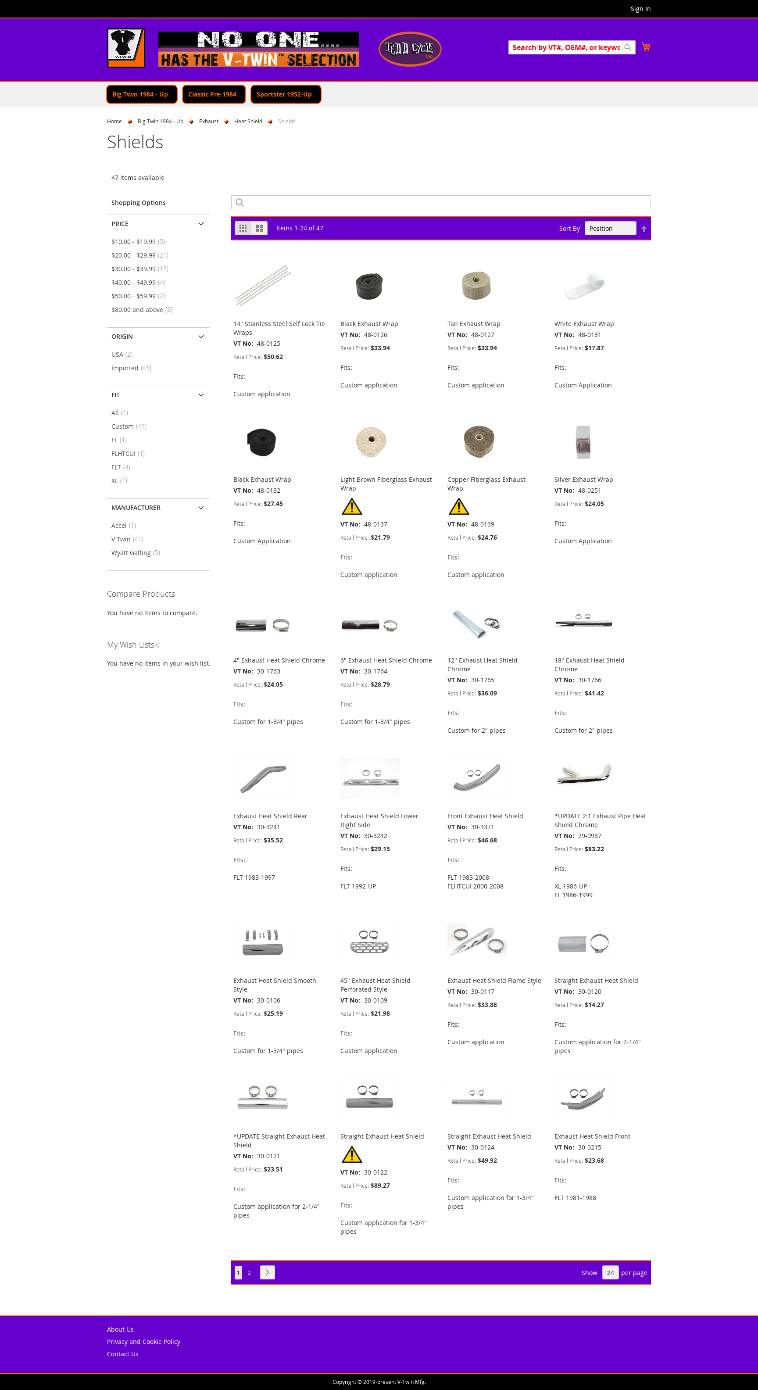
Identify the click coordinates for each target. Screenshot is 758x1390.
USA (124, 354)
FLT (123, 467)
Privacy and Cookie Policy (143, 1341)
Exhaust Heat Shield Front (592, 1136)
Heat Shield (248, 121)
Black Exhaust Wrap (369, 323)
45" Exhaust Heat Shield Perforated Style (375, 984)
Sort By (569, 228)
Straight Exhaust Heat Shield (596, 980)
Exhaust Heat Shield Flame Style (494, 980)
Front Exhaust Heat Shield (485, 816)
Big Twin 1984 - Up (160, 121)
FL (121, 440)
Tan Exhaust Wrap (474, 323)
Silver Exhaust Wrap (583, 479)
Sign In (641, 8)
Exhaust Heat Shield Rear (270, 816)
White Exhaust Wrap (584, 323)
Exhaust (208, 121)
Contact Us (123, 1354)
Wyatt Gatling (138, 552)
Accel (126, 525)
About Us (120, 1329)
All (122, 412)
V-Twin (130, 539)
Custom (131, 426)
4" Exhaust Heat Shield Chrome (279, 660)
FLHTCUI (130, 453)
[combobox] (572, 47)
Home (114, 121)
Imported (134, 368)
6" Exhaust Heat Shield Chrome (386, 660)
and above (144, 309)
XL (121, 480)
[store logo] (126, 49)
